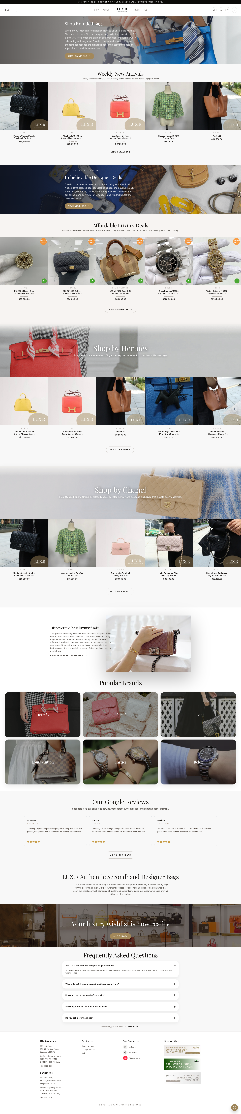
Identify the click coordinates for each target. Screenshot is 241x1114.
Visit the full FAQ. (132, 1027)
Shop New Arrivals (77, 56)
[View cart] (227, 10)
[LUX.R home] (122, 10)
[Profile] (214, 10)
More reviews (120, 855)
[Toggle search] (234, 10)
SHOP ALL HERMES (120, 450)
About (106, 10)
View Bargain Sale (77, 206)
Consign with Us (88, 1049)
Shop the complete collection (67, 656)
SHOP (96, 10)
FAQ (145, 10)
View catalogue (120, 152)
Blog (137, 10)
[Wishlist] (221, 10)
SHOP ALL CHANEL (120, 591)
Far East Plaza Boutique (133, 2)
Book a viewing (88, 1046)
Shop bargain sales (121, 309)
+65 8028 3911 (97, 2)
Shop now (120, 936)
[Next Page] (234, 113)
